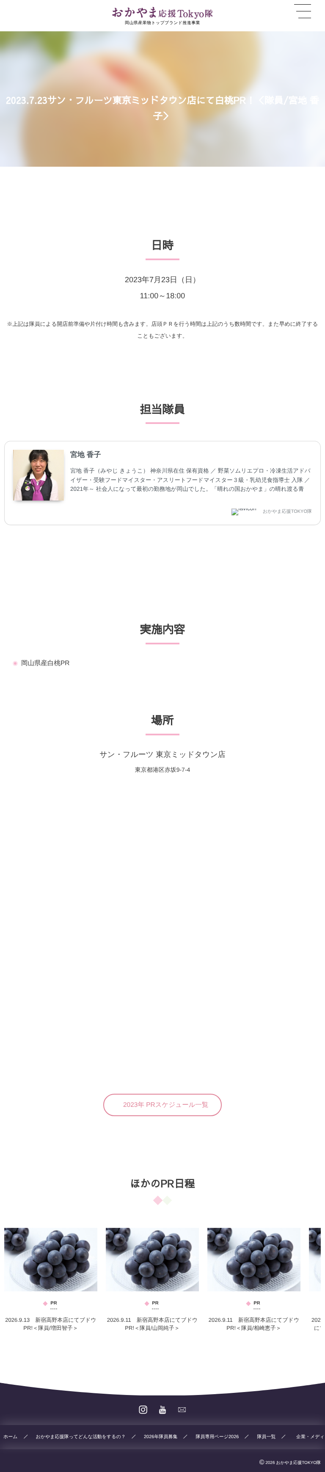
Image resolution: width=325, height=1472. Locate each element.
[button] (162, 1105)
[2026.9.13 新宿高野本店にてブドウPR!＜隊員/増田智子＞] (50, 1259)
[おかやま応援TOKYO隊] (162, 12)
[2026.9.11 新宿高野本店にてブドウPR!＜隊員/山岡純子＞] (152, 1259)
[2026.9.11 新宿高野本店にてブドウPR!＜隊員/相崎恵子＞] (253, 1259)
